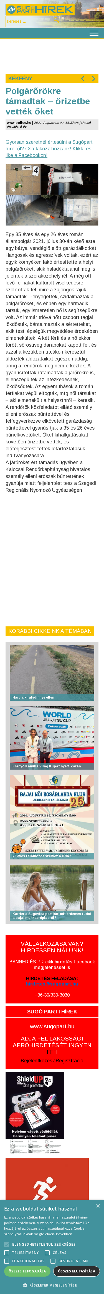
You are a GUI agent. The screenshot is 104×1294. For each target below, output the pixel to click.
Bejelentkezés (36, 1060)
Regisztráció (69, 1060)
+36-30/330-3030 (52, 995)
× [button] (98, 1206)
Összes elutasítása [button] (76, 1271)
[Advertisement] (52, 55)
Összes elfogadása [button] (27, 1271)
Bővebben (64, 1234)
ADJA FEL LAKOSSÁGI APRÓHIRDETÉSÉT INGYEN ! (52, 1045)
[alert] (52, 1247)
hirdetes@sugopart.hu (52, 984)
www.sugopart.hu (52, 1026)
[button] (52, 1285)
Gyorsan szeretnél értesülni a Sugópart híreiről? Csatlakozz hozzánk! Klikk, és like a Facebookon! (49, 148)
